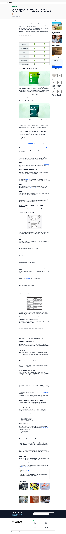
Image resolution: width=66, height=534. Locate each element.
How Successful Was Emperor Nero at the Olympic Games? (33, 506)
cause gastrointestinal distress (44, 392)
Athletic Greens (21, 119)
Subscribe (51, 513)
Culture (31, 490)
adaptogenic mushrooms (33, 187)
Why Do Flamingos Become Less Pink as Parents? (44, 492)
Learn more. (44, 0)
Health (41, 503)
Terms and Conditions (17, 532)
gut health (46, 147)
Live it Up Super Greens (22, 87)
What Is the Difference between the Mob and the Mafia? (23, 493)
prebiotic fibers (27, 179)
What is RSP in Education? (56, 45)
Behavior (41, 490)
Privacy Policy (12, 532)
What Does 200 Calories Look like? (54, 79)
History (20, 490)
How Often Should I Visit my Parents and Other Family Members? (54, 87)
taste (34, 379)
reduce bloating (28, 278)
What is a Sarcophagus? (56, 57)
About (46, 522)
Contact (46, 523)
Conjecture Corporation (19, 531)
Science (20, 503)
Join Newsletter (57, 2)
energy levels (46, 164)
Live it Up (29, 94)
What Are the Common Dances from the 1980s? (34, 492)
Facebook (46, 527)
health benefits (30, 143)
